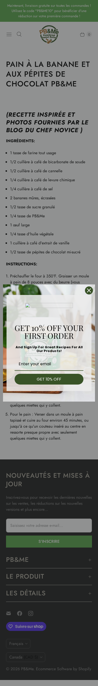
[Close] (89, 290)
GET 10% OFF (49, 379)
